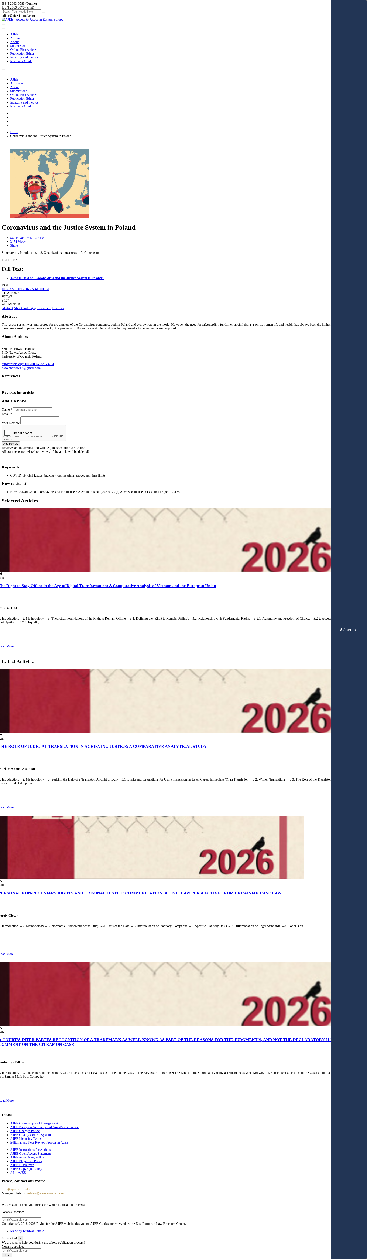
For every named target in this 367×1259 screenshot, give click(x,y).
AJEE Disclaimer (22, 1165)
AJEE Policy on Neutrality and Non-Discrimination (44, 1127)
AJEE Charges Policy (25, 1131)
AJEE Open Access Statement (30, 1153)
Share (14, 245)
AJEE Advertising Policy (27, 1157)
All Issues (16, 38)
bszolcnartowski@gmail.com (21, 368)
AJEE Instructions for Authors (30, 1149)
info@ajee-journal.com (18, 1189)
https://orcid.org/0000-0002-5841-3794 (28, 364)
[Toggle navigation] (3, 28)
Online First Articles (23, 49)
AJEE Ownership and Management (34, 1123)
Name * (7, 409)
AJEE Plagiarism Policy (26, 1161)
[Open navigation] (3, 24)
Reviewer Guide (21, 61)
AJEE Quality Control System (30, 1135)
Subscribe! (349, 629)
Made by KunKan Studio (27, 1231)
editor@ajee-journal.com (45, 1193)
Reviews (58, 308)
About (14, 42)
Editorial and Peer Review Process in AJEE (39, 1142)
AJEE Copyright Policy (26, 1169)
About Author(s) (25, 308)
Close (6, 1255)
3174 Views (18, 241)
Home (14, 132)
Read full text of (57, 278)
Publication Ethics (22, 53)
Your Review (11, 423)
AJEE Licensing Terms (25, 1138)
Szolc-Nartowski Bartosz (27, 238)
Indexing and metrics (24, 57)
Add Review (10, 443)
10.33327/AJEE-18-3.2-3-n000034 (25, 289)
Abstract (7, 308)
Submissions (18, 46)
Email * (7, 414)
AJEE (14, 34)
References (44, 308)
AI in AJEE (18, 1172)
